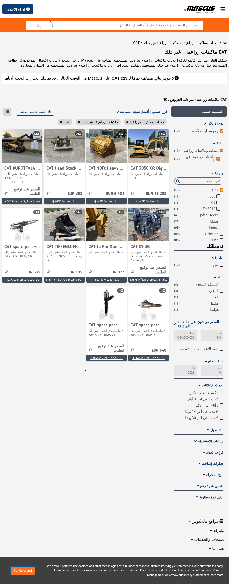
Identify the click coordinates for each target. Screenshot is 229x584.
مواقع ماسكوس (205, 521)
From (219, 368)
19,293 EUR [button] (156, 194)
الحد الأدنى (217, 333)
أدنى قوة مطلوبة (211, 497)
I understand (23, 570)
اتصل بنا (219, 549)
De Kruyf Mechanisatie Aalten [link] (149, 280)
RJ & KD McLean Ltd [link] (148, 201)
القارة (219, 257)
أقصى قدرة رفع (211, 486)
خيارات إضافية (212, 463)
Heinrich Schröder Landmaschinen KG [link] (71, 280)
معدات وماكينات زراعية (201, 42)
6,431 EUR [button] (115, 194)
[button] (199, 111)
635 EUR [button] (32, 272)
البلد (220, 277)
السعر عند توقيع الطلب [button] (27, 191)
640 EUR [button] (159, 351)
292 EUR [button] (75, 194)
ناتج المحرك (214, 475)
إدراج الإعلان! (15, 9)
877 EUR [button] (117, 272)
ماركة (219, 173)
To (194, 368)
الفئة (219, 143)
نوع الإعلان (215, 123)
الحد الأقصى (190, 333)
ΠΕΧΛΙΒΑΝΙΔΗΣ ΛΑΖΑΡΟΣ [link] (22, 280)
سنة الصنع (215, 361)
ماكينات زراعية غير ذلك (161, 42)
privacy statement (194, 575)
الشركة (219, 531)
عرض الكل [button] (215, 245)
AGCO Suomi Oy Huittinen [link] (22, 201)
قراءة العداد (214, 452)
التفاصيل (216, 430)
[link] (148, 146)
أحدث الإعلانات (212, 385)
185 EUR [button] (75, 272)
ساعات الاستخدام (210, 441)
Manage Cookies (157, 575)
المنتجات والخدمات (210, 540)
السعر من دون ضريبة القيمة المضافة (198, 324)
